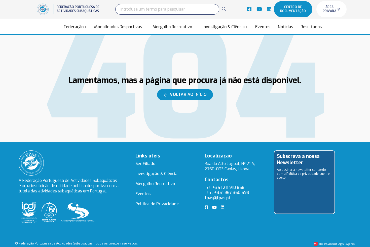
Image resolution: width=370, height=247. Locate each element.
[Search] (223, 9)
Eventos (262, 26)
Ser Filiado (145, 163)
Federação (74, 26)
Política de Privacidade (157, 204)
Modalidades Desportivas (118, 26)
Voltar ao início (188, 94)
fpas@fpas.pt (217, 197)
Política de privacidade (302, 174)
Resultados (311, 26)
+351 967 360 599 (231, 192)
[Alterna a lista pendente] (86, 27)
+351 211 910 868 (228, 187)
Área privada (330, 9)
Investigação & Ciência (224, 26)
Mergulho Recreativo (172, 26)
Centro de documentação (293, 9)
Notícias (285, 26)
